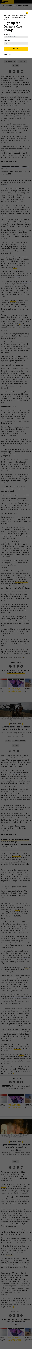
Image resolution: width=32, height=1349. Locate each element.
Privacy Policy (7, 54)
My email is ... (7, 34)
